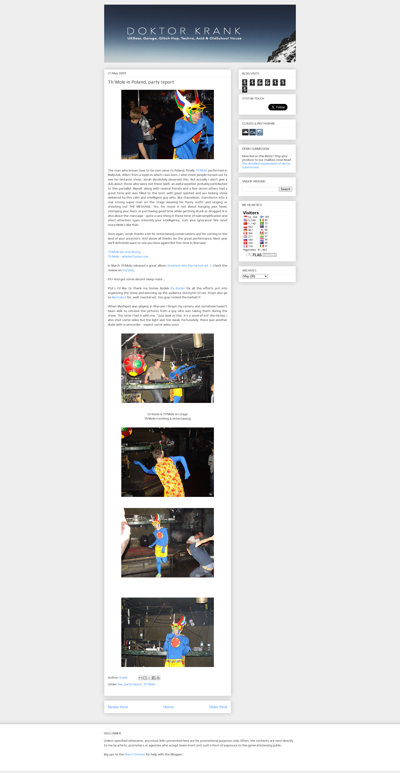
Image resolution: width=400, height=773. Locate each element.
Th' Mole (149, 684)
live (120, 684)
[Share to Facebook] (153, 678)
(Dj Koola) (177, 288)
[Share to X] (149, 678)
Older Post (218, 706)
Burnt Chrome (135, 754)
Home (168, 706)
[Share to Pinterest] (158, 678)
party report (133, 684)
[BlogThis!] (145, 678)
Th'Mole (202, 170)
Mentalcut (119, 297)
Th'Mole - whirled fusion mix (128, 256)
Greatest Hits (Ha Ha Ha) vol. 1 (189, 265)
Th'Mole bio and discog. (124, 252)
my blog (128, 270)
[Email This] (140, 678)
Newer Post (118, 706)
